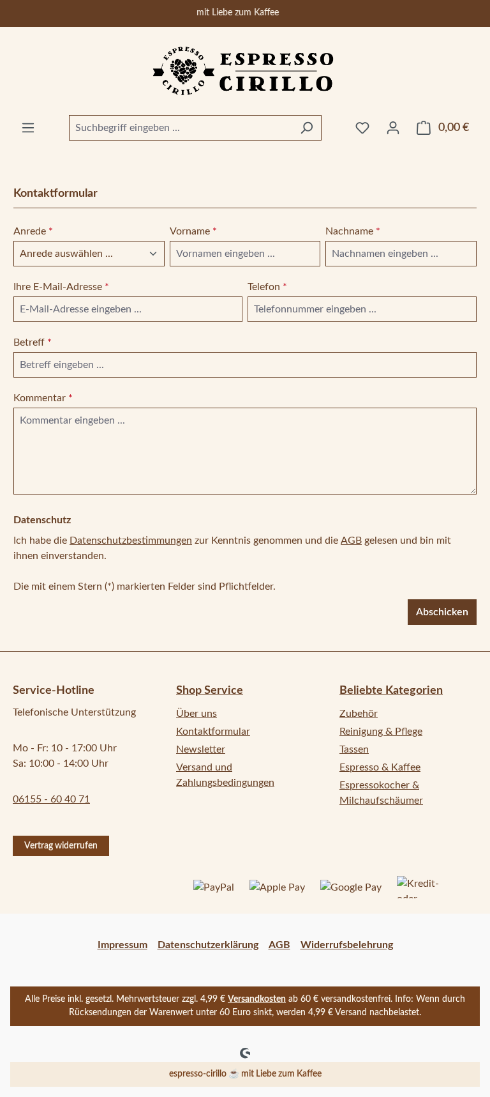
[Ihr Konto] (393, 128)
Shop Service (209, 690)
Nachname (352, 231)
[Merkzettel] (362, 128)
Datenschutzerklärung (208, 945)
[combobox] (180, 128)
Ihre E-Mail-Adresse (61, 287)
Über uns (196, 714)
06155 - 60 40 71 (51, 799)
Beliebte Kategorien (391, 690)
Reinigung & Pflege (380, 731)
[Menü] (28, 128)
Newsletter (200, 749)
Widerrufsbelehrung (347, 945)
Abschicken (442, 612)
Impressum (122, 945)
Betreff (32, 342)
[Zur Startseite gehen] (245, 71)
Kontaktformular (213, 731)
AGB (351, 540)
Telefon (267, 287)
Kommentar (43, 398)
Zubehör (358, 714)
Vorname (193, 231)
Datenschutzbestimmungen (131, 540)
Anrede (33, 231)
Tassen (354, 749)
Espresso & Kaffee (379, 767)
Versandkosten (257, 999)
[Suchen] (307, 128)
